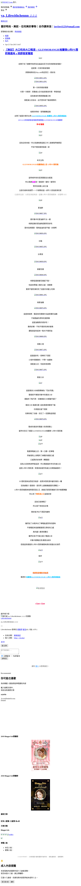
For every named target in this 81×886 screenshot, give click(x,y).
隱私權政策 (52, 857)
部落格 (7, 38)
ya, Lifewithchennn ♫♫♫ (19, 15)
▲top (3, 641)
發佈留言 (4, 658)
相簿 (6, 36)
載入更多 (4, 645)
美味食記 (17, 635)
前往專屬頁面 (40, 755)
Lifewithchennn (6, 618)
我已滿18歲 (5, 882)
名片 (6, 41)
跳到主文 (4, 21)
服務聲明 (60, 857)
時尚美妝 (18, 31)
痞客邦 (19, 629)
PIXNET (24, 857)
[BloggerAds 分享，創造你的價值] (40, 746)
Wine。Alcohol (19, 638)
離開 (12, 882)
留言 (24, 629)
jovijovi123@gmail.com (67, 26)
